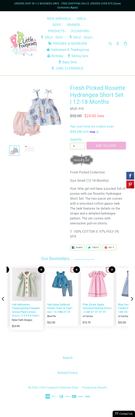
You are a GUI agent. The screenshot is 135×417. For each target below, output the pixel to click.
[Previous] (3, 299)
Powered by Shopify (94, 387)
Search (68, 358)
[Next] (131, 299)
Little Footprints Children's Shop (58, 387)
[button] (37, 269)
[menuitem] (60, 18)
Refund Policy (67, 373)
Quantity (76, 139)
